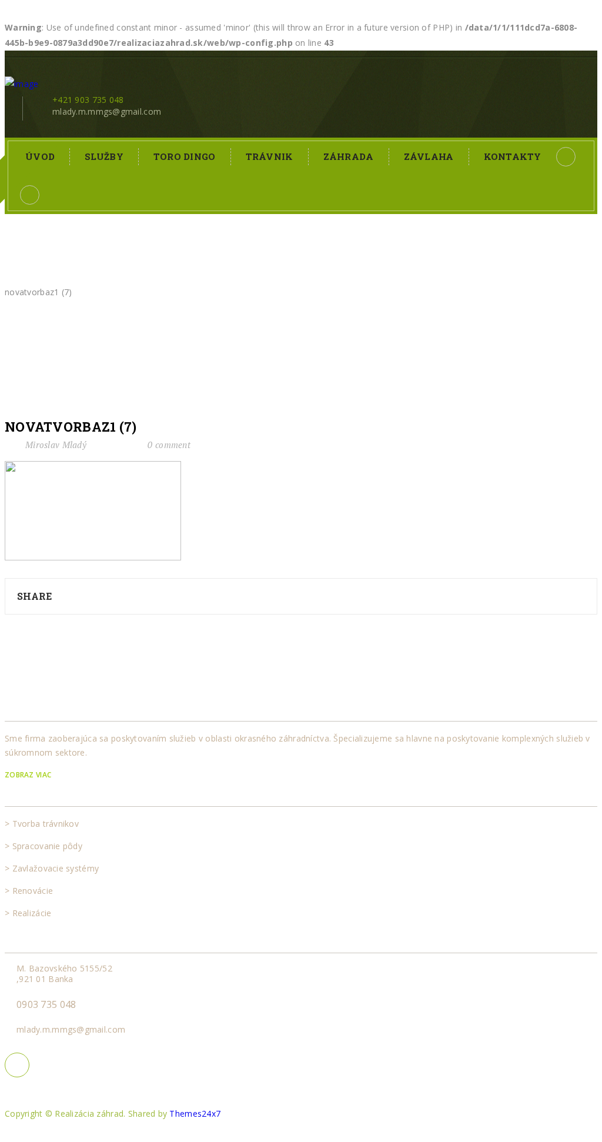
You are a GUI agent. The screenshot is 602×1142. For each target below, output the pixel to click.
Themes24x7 (194, 1113)
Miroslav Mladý (55, 444)
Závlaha (429, 156)
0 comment (169, 444)
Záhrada (348, 156)
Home (15, 277)
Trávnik (269, 156)
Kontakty (512, 156)
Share (34, 596)
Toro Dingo (184, 156)
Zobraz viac (29, 775)
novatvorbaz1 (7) (70, 427)
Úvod (40, 156)
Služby (104, 156)
